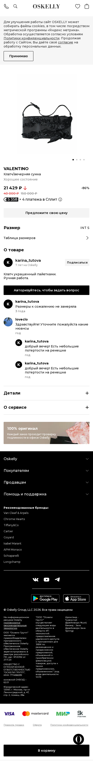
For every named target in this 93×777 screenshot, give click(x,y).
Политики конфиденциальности (31, 38)
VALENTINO (16, 168)
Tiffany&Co (11, 525)
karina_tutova (28, 260)
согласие (65, 42)
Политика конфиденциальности (69, 725)
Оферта (37, 725)
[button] (73, 159)
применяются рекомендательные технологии (15, 625)
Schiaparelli (11, 555)
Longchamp (12, 561)
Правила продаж (14, 725)
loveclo (21, 319)
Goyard (9, 537)
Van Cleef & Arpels (16, 513)
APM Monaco (13, 549)
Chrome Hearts (14, 519)
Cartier (8, 531)
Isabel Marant (12, 543)
